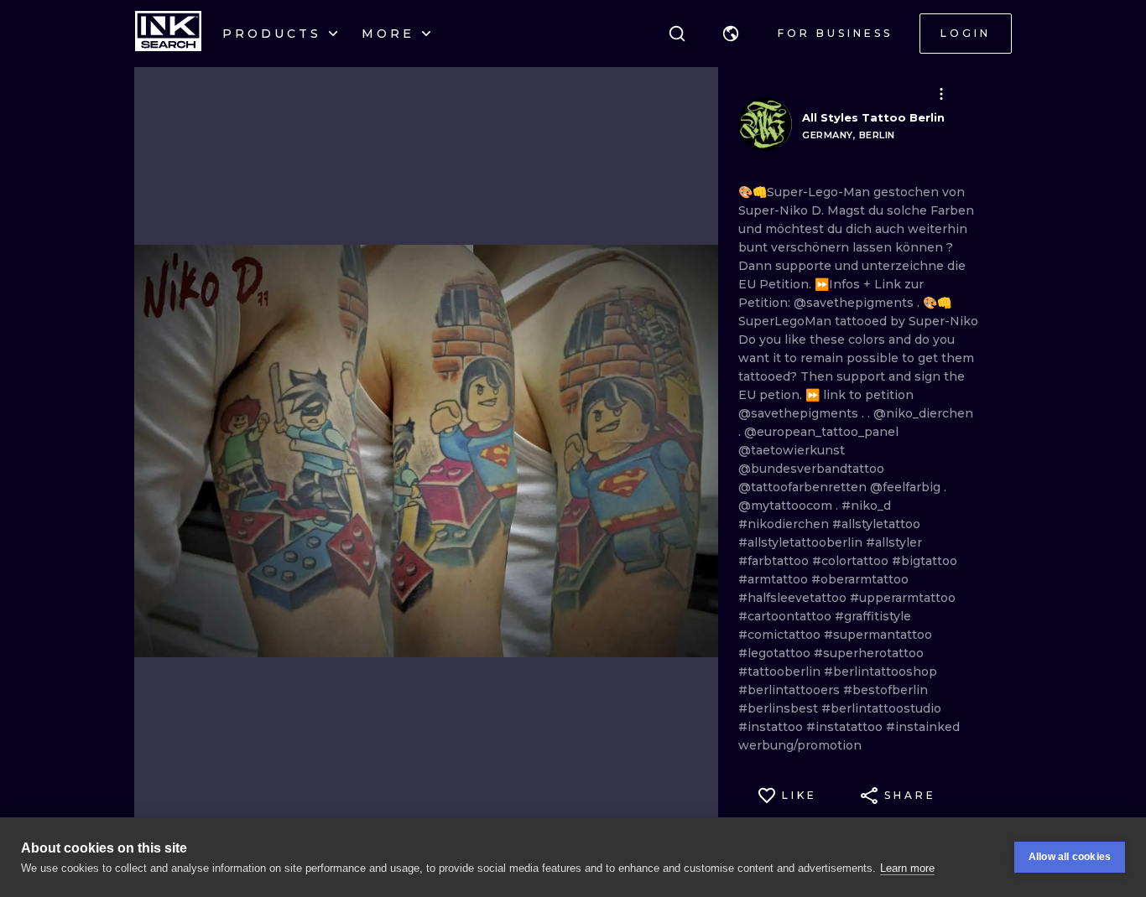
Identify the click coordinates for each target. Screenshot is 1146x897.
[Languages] (731, 33)
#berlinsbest (779, 708)
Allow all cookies (1070, 857)
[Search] (677, 33)
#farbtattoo (775, 560)
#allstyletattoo (876, 523)
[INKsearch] (168, 33)
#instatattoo (846, 726)
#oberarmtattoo (860, 579)
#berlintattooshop (880, 671)
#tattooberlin (781, 671)
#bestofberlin (885, 689)
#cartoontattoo (786, 616)
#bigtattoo (924, 560)
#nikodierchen (785, 523)
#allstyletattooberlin (802, 542)
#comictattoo (781, 634)
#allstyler (894, 542)
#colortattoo (852, 560)
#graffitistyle (873, 616)
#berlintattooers (790, 689)
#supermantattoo (878, 634)
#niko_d (866, 505)
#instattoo (772, 726)
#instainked (923, 726)
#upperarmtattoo (903, 597)
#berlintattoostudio (881, 708)
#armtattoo (774, 579)
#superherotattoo (869, 653)
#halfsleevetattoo (794, 597)
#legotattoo (776, 653)
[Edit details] (941, 94)
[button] (731, 33)
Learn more (907, 868)
